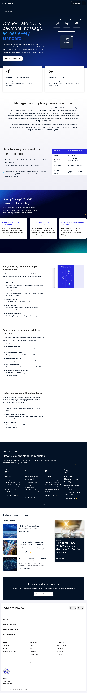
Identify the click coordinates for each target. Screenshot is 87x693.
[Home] (13, 607)
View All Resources (9, 520)
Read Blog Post (24, 552)
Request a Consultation (12, 58)
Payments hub (8, 11)
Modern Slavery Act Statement (11, 686)
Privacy (5, 678)
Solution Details (10, 495)
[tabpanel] (13, 484)
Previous (81, 215)
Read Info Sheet (24, 531)
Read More (60, 558)
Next (85, 215)
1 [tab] (43, 504)
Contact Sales (76, 3)
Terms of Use (6, 681)
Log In (67, 3)
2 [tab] (45, 504)
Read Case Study (24, 568)
